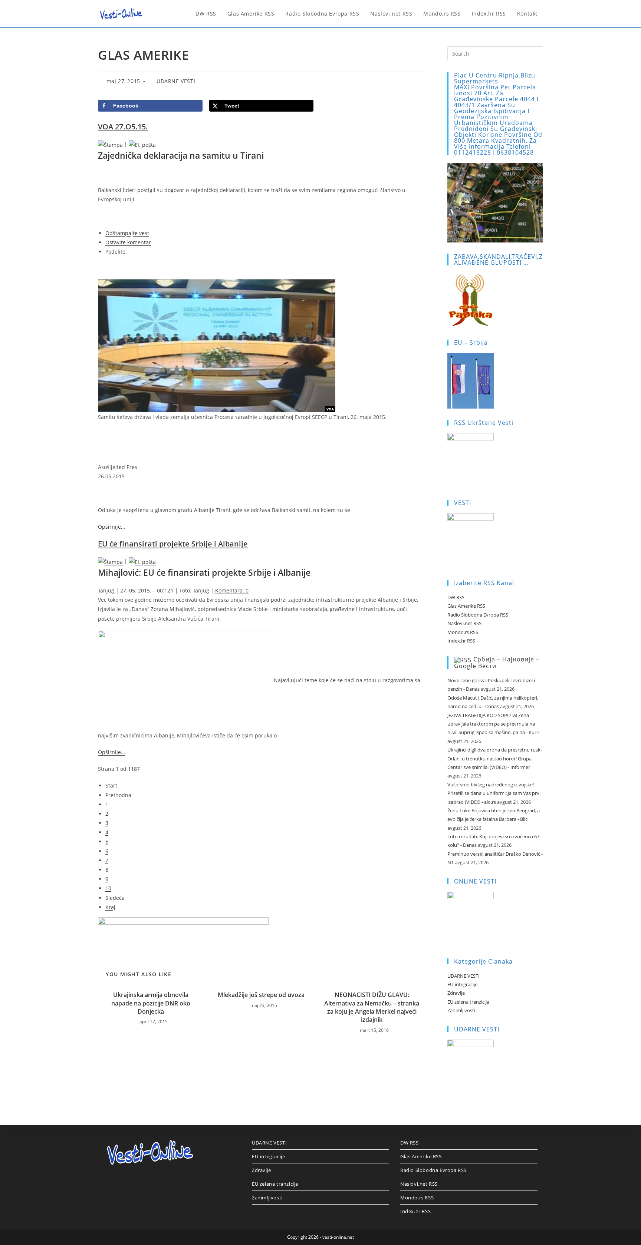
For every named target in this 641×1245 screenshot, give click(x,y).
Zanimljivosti (461, 1010)
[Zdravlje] (183, 927)
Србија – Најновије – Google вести (496, 662)
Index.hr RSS (461, 640)
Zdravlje (456, 993)
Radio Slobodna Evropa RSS (477, 614)
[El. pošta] (142, 144)
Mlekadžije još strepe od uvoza (261, 995)
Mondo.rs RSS (462, 632)
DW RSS (455, 597)
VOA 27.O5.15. (123, 127)
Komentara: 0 (232, 590)
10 (108, 888)
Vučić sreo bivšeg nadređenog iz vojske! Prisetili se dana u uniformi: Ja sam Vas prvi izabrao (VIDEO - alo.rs (493, 793)
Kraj (110, 907)
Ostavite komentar (128, 242)
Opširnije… (111, 526)
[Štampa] (110, 144)
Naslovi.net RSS (464, 623)
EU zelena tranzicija (468, 1001)
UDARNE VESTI (176, 81)
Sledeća (115, 897)
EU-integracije (462, 984)
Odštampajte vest (127, 233)
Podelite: (116, 251)
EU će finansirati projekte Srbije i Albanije (173, 544)
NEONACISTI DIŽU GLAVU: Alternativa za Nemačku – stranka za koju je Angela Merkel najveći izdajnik (371, 1007)
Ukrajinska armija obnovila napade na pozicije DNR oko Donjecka (150, 1003)
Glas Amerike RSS (466, 605)
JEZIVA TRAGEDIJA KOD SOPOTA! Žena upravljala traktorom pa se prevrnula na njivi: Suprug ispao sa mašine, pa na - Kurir (493, 724)
